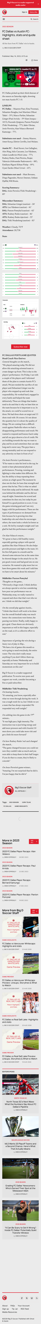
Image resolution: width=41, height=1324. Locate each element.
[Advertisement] (20, 1264)
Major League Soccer (20, 1140)
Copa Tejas (26, 802)
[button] (23, 1305)
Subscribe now (20, 347)
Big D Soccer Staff (13, 48)
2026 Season (20, 1182)
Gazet (6, 1321)
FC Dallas (7, 806)
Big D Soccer (13, 1319)
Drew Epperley (10, 857)
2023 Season (7, 26)
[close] (38, 4)
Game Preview (8, 977)
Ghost (32, 1319)
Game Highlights (21, 806)
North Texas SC (20, 1098)
